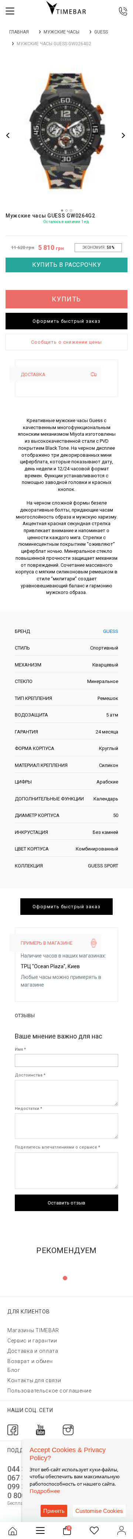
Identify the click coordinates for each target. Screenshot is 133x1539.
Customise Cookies (99, 1511)
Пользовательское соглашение (49, 1391)
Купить (66, 299)
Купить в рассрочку (66, 264)
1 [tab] (65, 1278)
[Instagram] (68, 1429)
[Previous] (8, 135)
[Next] (122, 135)
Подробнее (45, 1490)
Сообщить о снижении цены (66, 342)
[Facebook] (12, 1429)
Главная (19, 32)
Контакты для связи (34, 1380)
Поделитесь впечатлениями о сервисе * (57, 1147)
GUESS (101, 32)
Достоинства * (30, 1075)
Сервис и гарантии (32, 1341)
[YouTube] (40, 1429)
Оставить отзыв (66, 1203)
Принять (54, 1511)
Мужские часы (61, 32)
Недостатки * (28, 1108)
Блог (13, 1370)
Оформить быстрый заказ (66, 321)
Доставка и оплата (32, 1351)
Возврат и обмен (30, 1361)
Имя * (20, 1049)
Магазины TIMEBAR (33, 1330)
